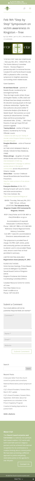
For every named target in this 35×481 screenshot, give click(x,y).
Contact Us (24, 464)
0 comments (8, 39)
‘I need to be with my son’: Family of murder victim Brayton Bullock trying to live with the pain (17, 138)
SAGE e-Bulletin (9, 414)
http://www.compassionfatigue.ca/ (15, 196)
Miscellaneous (27, 36)
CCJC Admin (8, 36)
